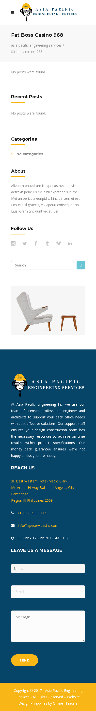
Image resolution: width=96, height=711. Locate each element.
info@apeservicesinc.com (38, 525)
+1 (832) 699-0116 (32, 513)
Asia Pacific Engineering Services (36, 45)
